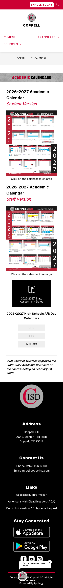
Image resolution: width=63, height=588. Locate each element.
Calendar (40, 58)
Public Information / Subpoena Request (31, 508)
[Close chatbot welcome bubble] (50, 562)
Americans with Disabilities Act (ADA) (31, 501)
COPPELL (22, 58)
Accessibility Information (31, 494)
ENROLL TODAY (41, 4)
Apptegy (39, 583)
